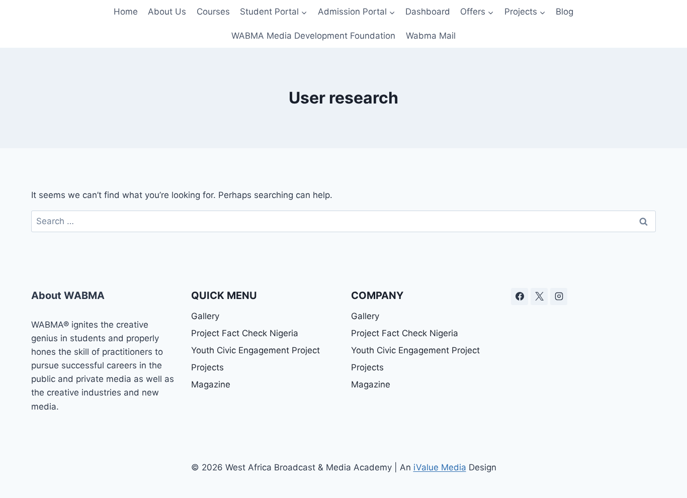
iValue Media (439, 467)
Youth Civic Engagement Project (255, 350)
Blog (564, 12)
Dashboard (427, 12)
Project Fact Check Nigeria (244, 333)
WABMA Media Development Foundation (313, 36)
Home (126, 12)
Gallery (205, 316)
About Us (167, 12)
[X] (539, 296)
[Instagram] (558, 296)
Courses (213, 12)
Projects (207, 367)
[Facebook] (519, 296)
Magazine (210, 384)
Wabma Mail (431, 36)
